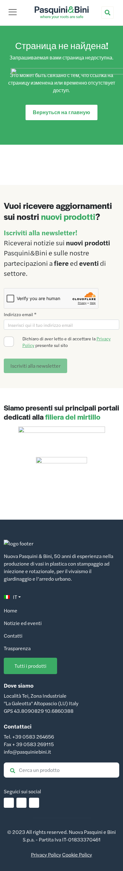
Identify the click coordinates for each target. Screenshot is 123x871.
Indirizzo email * (20, 314)
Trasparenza (17, 648)
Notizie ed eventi (23, 623)
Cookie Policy (77, 854)
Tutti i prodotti (30, 665)
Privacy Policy (46, 854)
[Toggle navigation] (13, 12)
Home (10, 610)
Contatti (13, 635)
